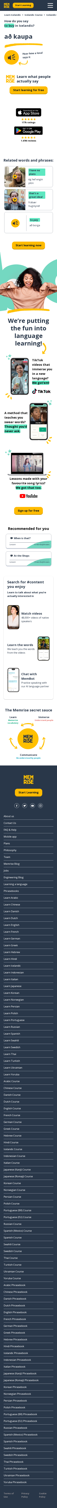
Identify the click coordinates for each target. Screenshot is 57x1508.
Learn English (11, 925)
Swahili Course (12, 1244)
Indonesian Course (14, 1156)
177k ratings (28, 122)
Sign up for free (28, 510)
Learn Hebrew (12, 952)
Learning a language (15, 884)
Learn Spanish (12, 1033)
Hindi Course (11, 1142)
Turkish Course (12, 1264)
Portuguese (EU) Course (17, 1217)
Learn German (12, 938)
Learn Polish (11, 1013)
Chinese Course (13, 1088)
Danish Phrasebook (15, 1298)
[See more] (50, 5)
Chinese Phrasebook (15, 1292)
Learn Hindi (10, 959)
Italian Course (12, 1162)
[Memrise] (6, 5)
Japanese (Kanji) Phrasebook (20, 1373)
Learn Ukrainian (13, 1067)
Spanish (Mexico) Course (18, 1230)
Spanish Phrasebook (15, 1441)
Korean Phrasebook (15, 1387)
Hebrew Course (12, 1135)
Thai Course (11, 1258)
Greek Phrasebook (14, 1332)
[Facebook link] (16, 805)
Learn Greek (11, 945)
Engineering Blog (14, 877)
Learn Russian (12, 1027)
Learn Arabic (11, 897)
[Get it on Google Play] (28, 130)
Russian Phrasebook (15, 1427)
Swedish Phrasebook (16, 1455)
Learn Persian (12, 1006)
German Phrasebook (15, 1326)
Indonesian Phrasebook (17, 1360)
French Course (12, 1115)
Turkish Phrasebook (15, 1468)
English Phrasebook (15, 1312)
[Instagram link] (40, 805)
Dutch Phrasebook (14, 1305)
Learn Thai (10, 1054)
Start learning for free (28, 90)
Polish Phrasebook (14, 1407)
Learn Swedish (12, 1047)
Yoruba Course (12, 1278)
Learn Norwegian (14, 999)
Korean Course (12, 1183)
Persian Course (12, 1196)
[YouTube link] (32, 805)
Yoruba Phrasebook (15, 1482)
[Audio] (11, 57)
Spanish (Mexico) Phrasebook (21, 1434)
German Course (13, 1122)
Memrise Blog (12, 863)
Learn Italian (11, 979)
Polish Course (11, 1203)
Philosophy (10, 850)
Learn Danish (11, 911)
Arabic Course (12, 1081)
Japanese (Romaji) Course (18, 1176)
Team (7, 857)
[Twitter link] (24, 805)
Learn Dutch (11, 918)
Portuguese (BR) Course (17, 1210)
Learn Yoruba (11, 1074)
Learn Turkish (12, 1061)
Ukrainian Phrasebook (16, 1475)
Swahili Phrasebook (15, 1448)
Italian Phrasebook (14, 1366)
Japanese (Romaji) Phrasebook (21, 1380)
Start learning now (28, 245)
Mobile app (10, 836)
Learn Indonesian (14, 972)
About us (9, 816)
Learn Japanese (12, 986)
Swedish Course (13, 1251)
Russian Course (12, 1224)
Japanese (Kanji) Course (17, 1169)
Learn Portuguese (14, 1020)
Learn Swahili (11, 1040)
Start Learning (23, 5)
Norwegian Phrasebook (17, 1393)
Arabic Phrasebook (14, 1285)
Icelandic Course (34, 14)
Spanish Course (13, 1237)
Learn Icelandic (12, 14)
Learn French (11, 931)
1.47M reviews (28, 140)
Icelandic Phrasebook (16, 1353)
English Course (12, 1108)
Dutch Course (11, 1101)
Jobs (6, 870)
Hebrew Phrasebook (15, 1339)
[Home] (10, 79)
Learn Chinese (12, 904)
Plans (7, 843)
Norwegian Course (14, 1190)
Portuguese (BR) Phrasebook (20, 1414)
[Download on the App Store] (28, 112)
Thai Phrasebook (13, 1461)
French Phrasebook (15, 1319)
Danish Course (12, 1094)
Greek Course (11, 1128)
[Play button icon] (14, 176)
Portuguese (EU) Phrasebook (20, 1421)
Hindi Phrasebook (14, 1346)
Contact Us (10, 823)
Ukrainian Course (14, 1271)
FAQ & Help (10, 829)
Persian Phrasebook (15, 1400)
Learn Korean (11, 993)
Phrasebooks (11, 891)
